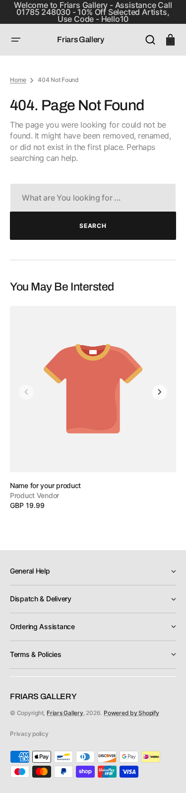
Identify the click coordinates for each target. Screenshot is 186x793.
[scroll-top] (165, 772)
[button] (16, 40)
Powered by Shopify (131, 713)
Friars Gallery (65, 713)
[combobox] (93, 197)
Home (18, 79)
